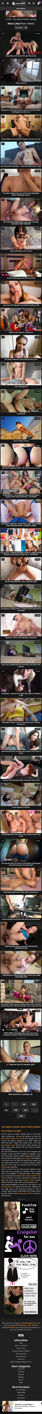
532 (16, 1110)
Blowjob (21, 1377)
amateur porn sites (24, 1325)
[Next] (35, 1110)
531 (6, 1110)
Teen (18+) (21, 1369)
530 (33, 1104)
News (21, 1343)
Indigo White (21, 1392)
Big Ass (21, 1380)
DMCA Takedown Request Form (21, 1362)
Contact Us (21, 1359)
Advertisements (21, 1356)
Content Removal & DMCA (21, 1351)
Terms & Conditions (21, 1345)
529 (24, 1104)
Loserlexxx (21, 1395)
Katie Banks (21, 1398)
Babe (21, 1382)
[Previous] (14, 1104)
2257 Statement (21, 1354)
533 (25, 1110)
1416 (21, 1116)
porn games (21, 8)
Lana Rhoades (21, 1390)
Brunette (21, 1374)
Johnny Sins (21, 1400)
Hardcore (21, 1372)
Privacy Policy (21, 1348)
